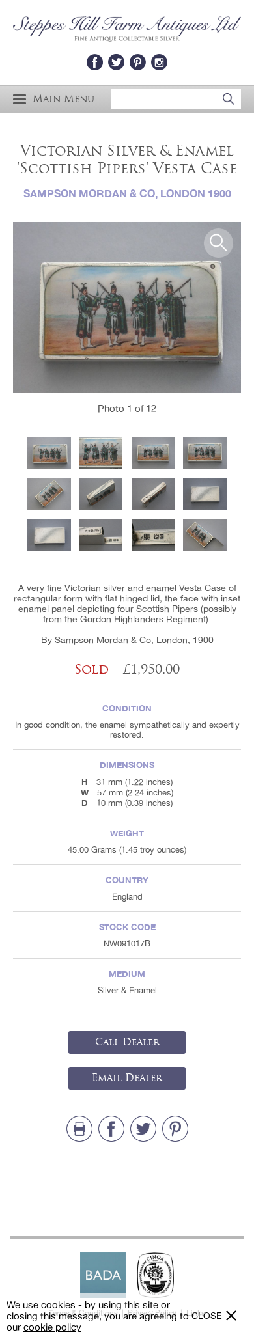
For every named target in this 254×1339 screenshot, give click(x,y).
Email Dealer (127, 1078)
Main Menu (63, 99)
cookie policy (52, 1326)
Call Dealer (127, 1042)
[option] (127, 307)
